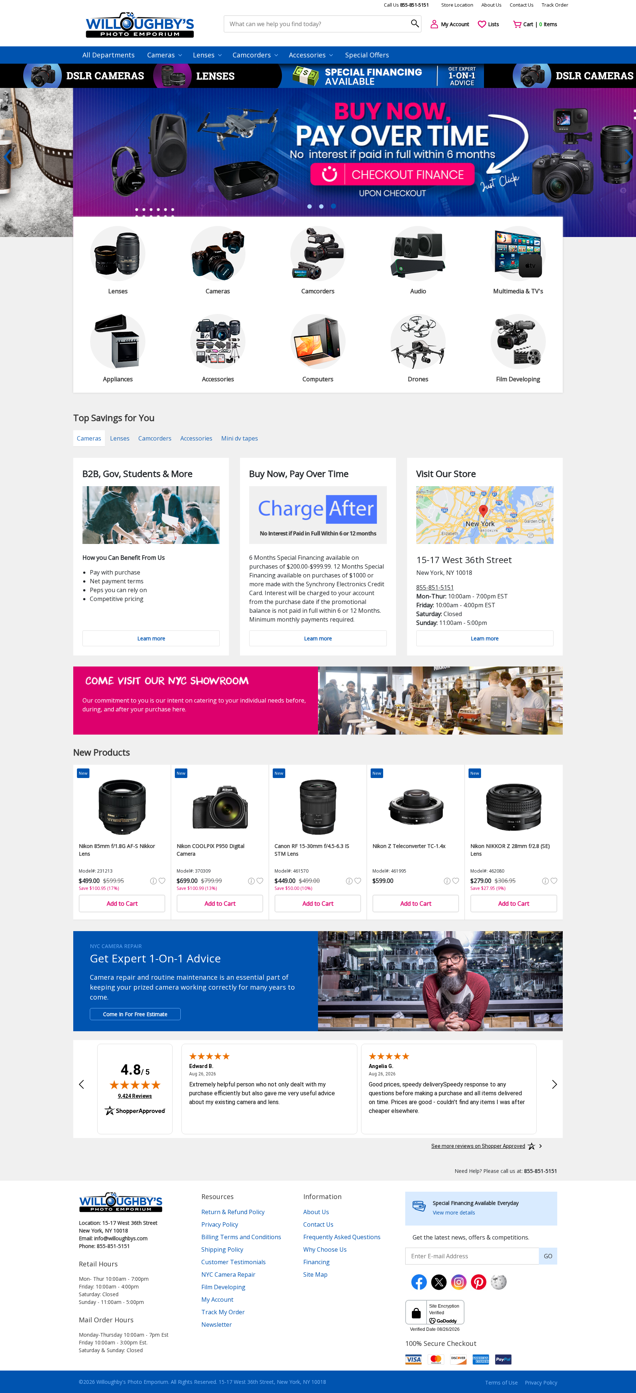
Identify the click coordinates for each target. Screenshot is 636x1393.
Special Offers (367, 54)
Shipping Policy (222, 1249)
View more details (454, 1212)
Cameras (162, 54)
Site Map (315, 1274)
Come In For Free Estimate (135, 1014)
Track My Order (223, 1312)
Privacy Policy (219, 1224)
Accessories (308, 54)
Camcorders (253, 54)
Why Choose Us (325, 1249)
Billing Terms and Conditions (241, 1237)
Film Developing (223, 1287)
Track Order (555, 4)
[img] (135, 1084)
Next (628, 156)
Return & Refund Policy (233, 1212)
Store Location (457, 4)
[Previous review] (81, 1084)
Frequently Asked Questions (342, 1237)
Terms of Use (501, 1382)
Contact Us (522, 4)
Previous (7, 156)
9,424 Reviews (135, 1096)
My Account (217, 1299)
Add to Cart (122, 903)
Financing (316, 1262)
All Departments (108, 54)
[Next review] (555, 1084)
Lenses (204, 54)
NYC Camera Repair (228, 1274)
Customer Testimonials (233, 1262)
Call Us (406, 4)
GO (548, 1256)
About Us (491, 4)
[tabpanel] (318, 162)
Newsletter (216, 1324)
